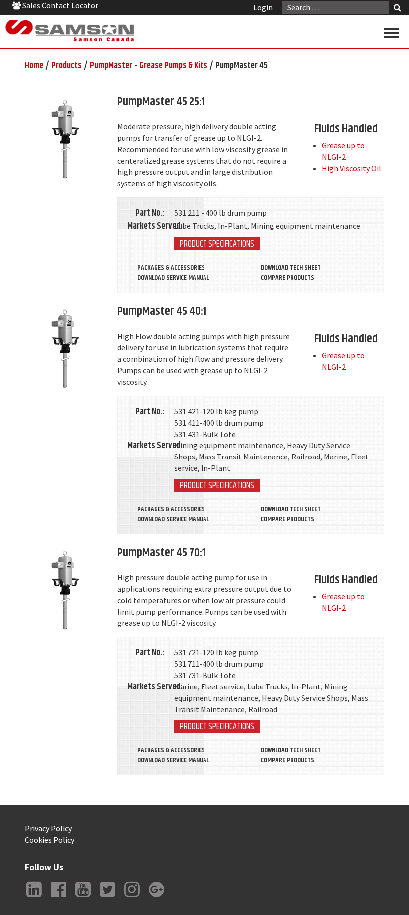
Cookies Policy (49, 840)
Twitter (107, 897)
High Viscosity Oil (351, 168)
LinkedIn (34, 897)
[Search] (397, 8)
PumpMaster (111, 66)
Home (34, 66)
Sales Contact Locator (59, 5)
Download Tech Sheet (291, 267)
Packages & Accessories (171, 267)
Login (263, 7)
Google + (156, 897)
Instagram (132, 897)
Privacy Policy (48, 828)
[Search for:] (335, 7)
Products (66, 66)
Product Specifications (217, 243)
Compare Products (287, 277)
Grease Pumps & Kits (173, 66)
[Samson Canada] (70, 31)
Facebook (58, 897)
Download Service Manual (173, 277)
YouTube (83, 897)
